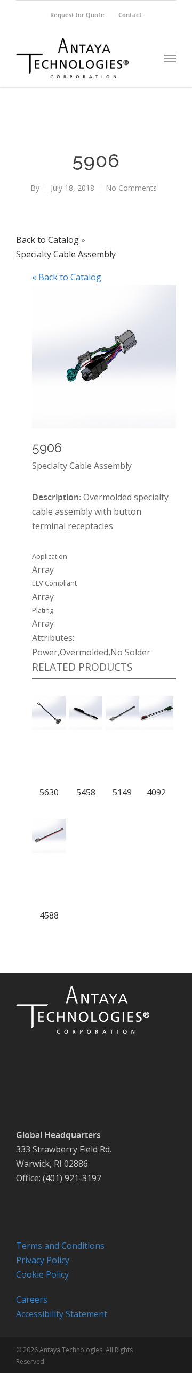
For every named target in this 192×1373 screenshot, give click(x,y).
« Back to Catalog (66, 277)
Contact (130, 15)
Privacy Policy (42, 1260)
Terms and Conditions (60, 1246)
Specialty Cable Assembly (66, 254)
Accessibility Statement (61, 1314)
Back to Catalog (48, 240)
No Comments (131, 188)
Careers (31, 1299)
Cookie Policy (42, 1274)
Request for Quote (77, 15)
